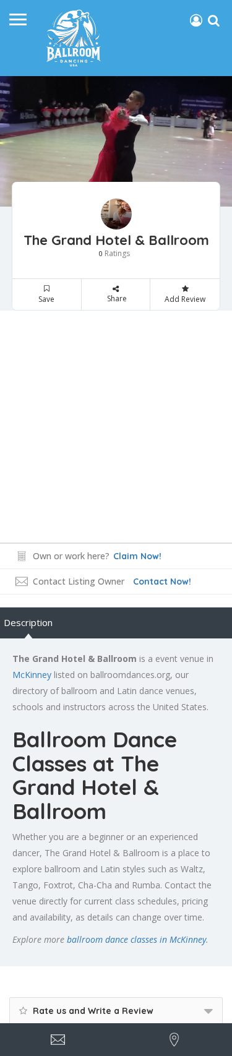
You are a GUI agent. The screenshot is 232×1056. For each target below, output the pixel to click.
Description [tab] (28, 622)
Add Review (185, 299)
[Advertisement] (116, 427)
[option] (116, 141)
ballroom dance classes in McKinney (136, 939)
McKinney (31, 674)
